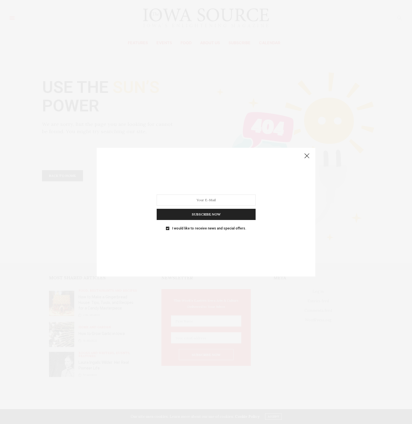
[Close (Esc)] (307, 156)
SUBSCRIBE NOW (206, 214)
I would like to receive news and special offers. (209, 228)
